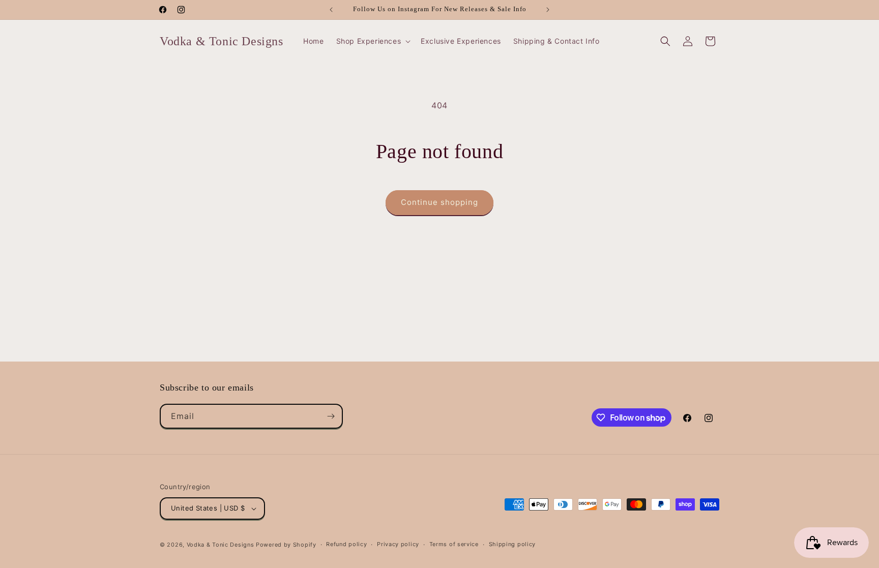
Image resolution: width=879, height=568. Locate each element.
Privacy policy (398, 544)
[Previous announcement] (331, 9)
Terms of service (454, 544)
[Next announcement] (548, 9)
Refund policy (346, 544)
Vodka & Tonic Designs (220, 544)
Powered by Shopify (286, 544)
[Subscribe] (330, 416)
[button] (372, 41)
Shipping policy (512, 544)
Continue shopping (439, 202)
